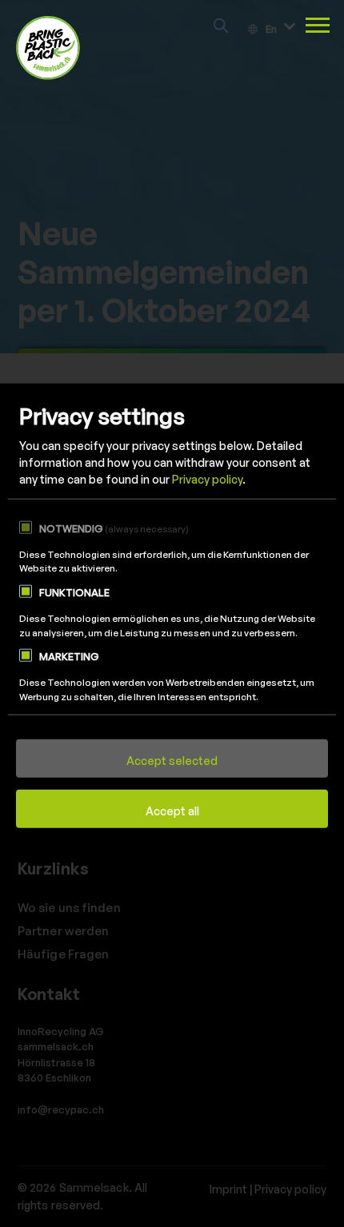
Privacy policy (207, 479)
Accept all (172, 811)
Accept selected (172, 760)
